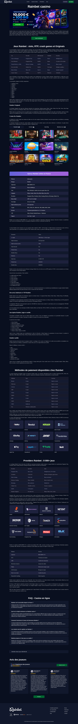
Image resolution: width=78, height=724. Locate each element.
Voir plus (39, 696)
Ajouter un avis (62, 665)
